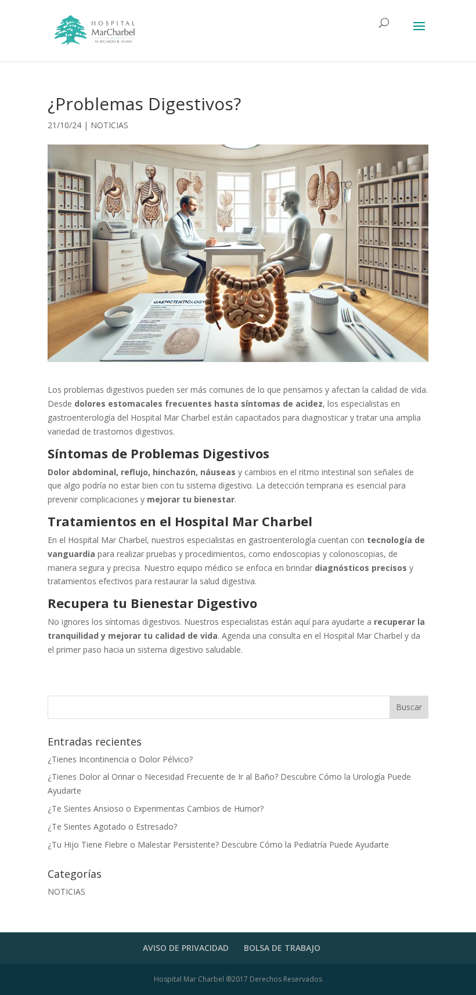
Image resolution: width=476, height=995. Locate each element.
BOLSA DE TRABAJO (282, 947)
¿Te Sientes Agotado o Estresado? (112, 826)
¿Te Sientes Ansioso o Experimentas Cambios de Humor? (156, 808)
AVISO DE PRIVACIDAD (186, 947)
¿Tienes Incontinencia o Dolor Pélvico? (120, 759)
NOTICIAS (109, 125)
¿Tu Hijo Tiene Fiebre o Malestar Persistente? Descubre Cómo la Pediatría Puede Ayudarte (218, 844)
